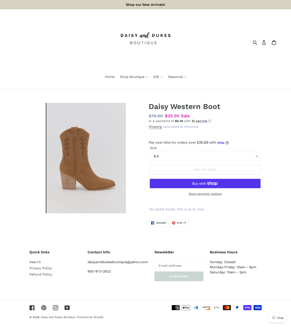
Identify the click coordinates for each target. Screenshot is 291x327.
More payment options (205, 193)
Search (35, 262)
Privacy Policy (40, 268)
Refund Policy (40, 274)
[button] (205, 121)
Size (153, 148)
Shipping (155, 127)
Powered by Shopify (90, 317)
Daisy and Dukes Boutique (58, 317)
